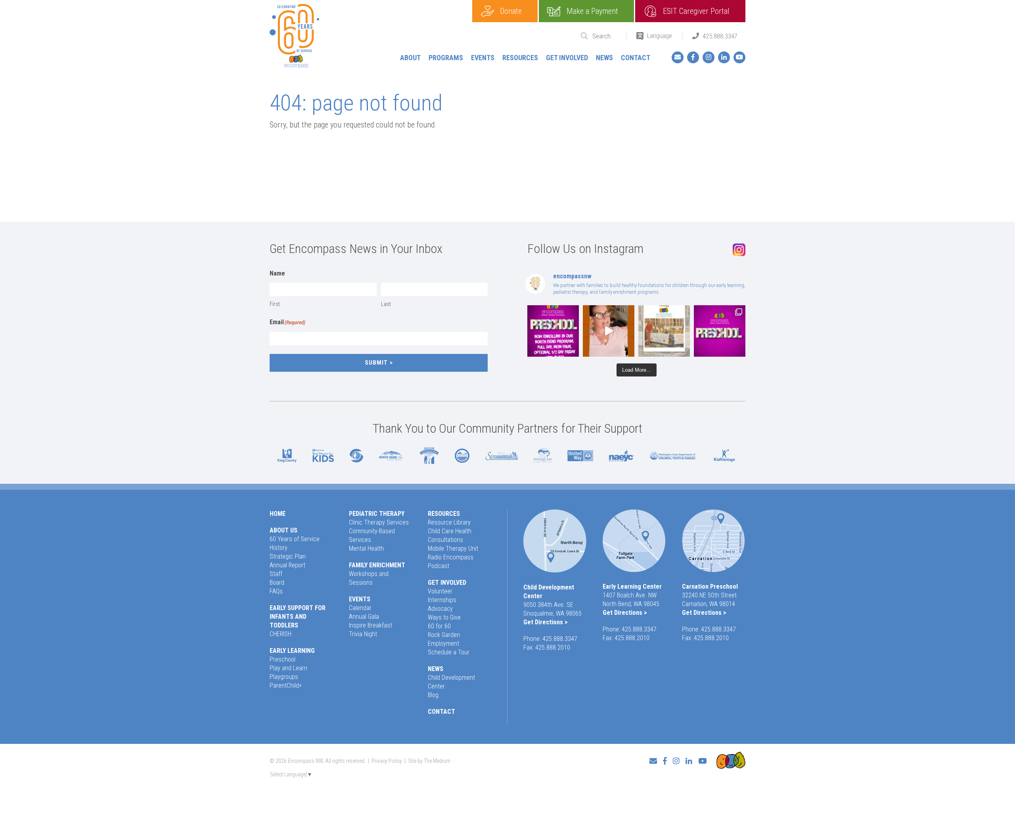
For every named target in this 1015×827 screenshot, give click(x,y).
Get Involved (567, 57)
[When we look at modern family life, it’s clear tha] (608, 331)
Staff (276, 574)
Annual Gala (364, 616)
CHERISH (280, 634)
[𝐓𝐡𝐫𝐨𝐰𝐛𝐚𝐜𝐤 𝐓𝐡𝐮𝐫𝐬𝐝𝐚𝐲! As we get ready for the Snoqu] (664, 331)
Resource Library (449, 522)
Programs (446, 57)
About (410, 57)
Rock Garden (444, 635)
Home (277, 513)
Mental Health (366, 548)
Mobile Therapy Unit (453, 548)
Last (386, 304)
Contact (635, 57)
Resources (520, 57)
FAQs (276, 591)
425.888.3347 (720, 36)
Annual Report (287, 565)
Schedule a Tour (448, 652)
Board (277, 582)
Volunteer (440, 591)
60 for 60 (439, 626)
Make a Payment (592, 11)
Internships (442, 600)
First (275, 304)
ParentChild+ (286, 685)
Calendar (360, 608)
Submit (376, 362)
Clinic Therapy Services (379, 522)
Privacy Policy (387, 761)
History (278, 547)
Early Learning (292, 650)
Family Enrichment (377, 565)
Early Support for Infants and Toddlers (298, 616)
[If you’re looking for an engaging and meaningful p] (719, 331)
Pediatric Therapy (376, 513)
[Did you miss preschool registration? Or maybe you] (553, 331)
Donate (511, 11)
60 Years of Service (295, 539)
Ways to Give (444, 617)
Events (482, 57)
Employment (443, 643)
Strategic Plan (288, 556)
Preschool (282, 659)
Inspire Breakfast (370, 625)
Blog (433, 695)
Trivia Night (363, 634)
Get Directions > (545, 622)
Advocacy (440, 608)
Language (659, 36)
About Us (283, 530)
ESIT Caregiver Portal (696, 11)
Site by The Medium (429, 761)
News (604, 57)
